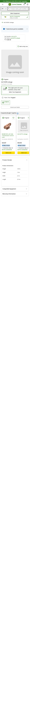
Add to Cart (8, 152)
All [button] (2, 8)
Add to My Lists (23, 46)
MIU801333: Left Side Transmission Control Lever (8, 135)
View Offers (24, 1)
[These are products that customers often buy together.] (17, 113)
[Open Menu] (2, 4)
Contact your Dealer (15, 107)
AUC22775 (14, 36)
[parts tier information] (2, 97)
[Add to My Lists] (13, 117)
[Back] (2, 22)
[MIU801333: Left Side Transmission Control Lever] (8, 126)
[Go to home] (15, 4)
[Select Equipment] (5, 88)
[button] (15, 13)
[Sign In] (27, 4)
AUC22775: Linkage (15, 38)
